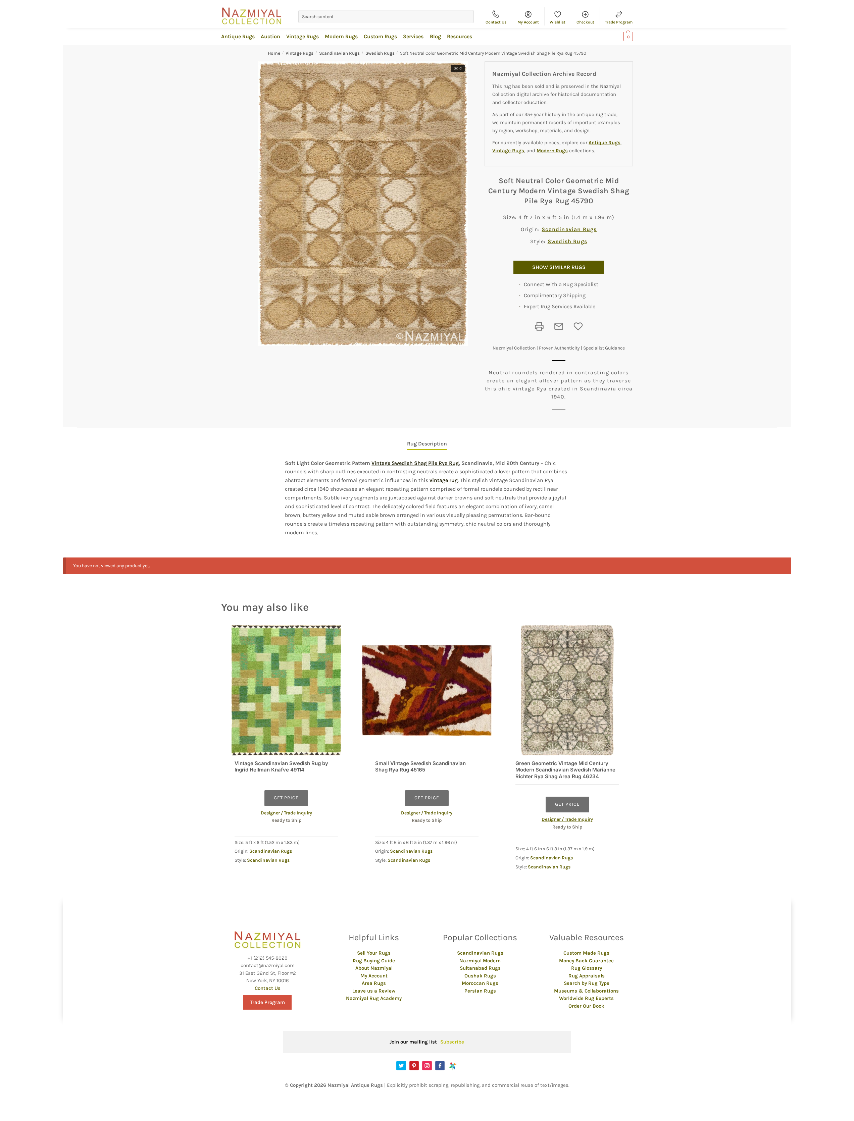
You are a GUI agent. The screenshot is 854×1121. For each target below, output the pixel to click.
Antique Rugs (604, 143)
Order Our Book (586, 1006)
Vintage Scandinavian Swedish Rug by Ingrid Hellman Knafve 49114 (281, 766)
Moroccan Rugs (480, 983)
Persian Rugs (480, 991)
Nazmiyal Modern (480, 961)
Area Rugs (374, 983)
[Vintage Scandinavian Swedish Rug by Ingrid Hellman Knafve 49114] (286, 690)
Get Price (286, 798)
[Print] (539, 326)
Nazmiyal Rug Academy (374, 998)
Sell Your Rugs (374, 953)
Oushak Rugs (480, 976)
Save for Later (578, 326)
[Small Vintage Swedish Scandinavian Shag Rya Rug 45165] (427, 690)
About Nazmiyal (374, 968)
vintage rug (444, 480)
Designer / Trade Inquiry (286, 813)
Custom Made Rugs (586, 953)
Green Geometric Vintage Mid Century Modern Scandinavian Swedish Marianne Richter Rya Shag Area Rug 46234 (565, 770)
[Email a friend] (558, 326)
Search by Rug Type (586, 983)
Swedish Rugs (380, 53)
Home (274, 53)
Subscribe (452, 1042)
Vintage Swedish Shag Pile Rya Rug (415, 463)
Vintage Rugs (299, 53)
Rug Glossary (586, 968)
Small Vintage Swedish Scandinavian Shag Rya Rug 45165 (420, 766)
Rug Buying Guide (374, 961)
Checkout (585, 22)
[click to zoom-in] (363, 203)
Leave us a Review (373, 991)
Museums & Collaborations (586, 991)
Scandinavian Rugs (339, 53)
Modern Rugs (552, 151)
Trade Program (619, 22)
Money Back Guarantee (586, 961)
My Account (528, 22)
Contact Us (496, 22)
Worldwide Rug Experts (586, 998)
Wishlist (557, 22)
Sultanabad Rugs (480, 968)
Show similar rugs (559, 267)
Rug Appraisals (586, 976)
